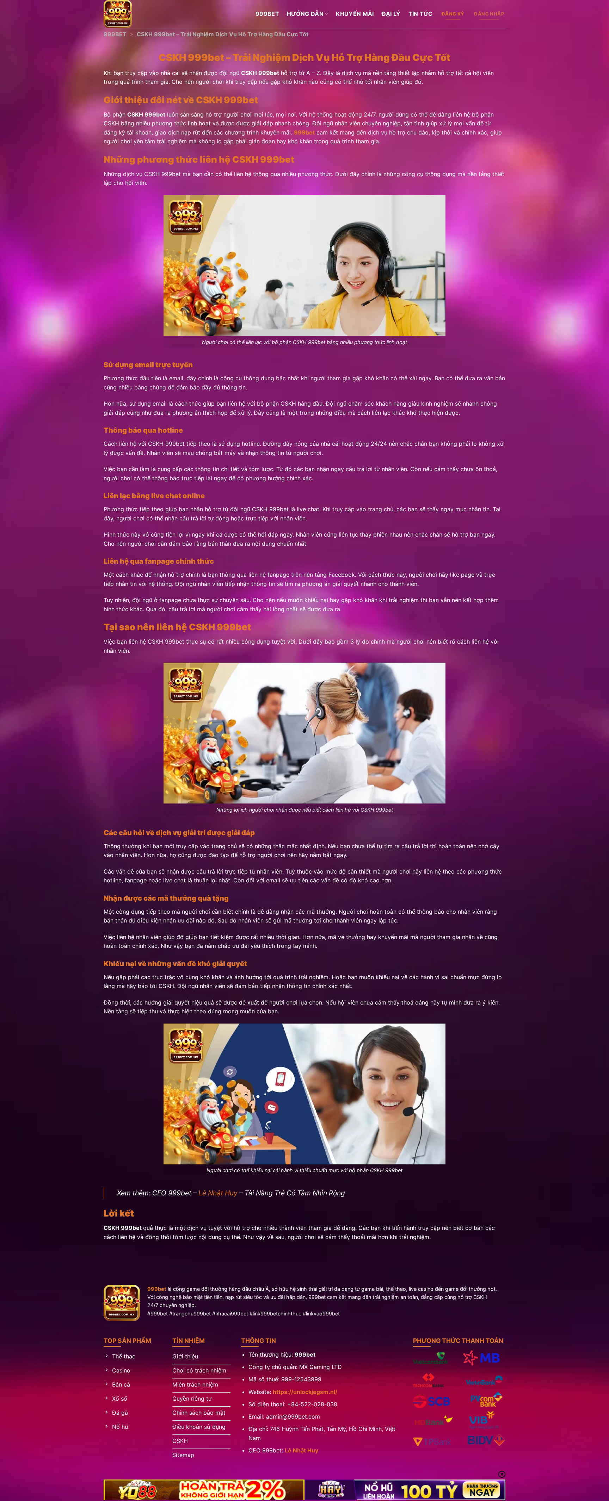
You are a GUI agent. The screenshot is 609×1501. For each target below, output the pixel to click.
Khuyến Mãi (355, 13)
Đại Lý (391, 13)
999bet (267, 13)
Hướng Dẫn (305, 13)
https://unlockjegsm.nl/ (305, 1391)
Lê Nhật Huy (218, 1193)
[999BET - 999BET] (139, 14)
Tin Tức (420, 13)
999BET (115, 34)
